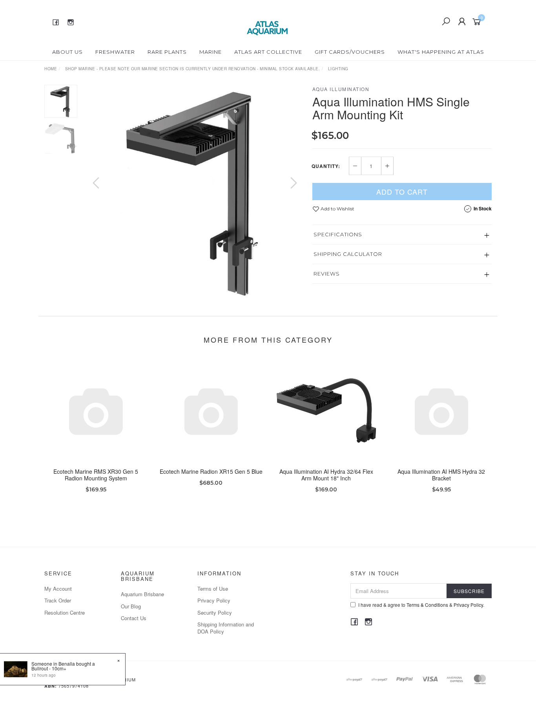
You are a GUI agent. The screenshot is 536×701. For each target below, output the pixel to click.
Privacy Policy (213, 600)
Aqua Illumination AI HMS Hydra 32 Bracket (441, 474)
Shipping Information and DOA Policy (225, 628)
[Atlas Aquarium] (267, 21)
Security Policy (214, 612)
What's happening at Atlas (440, 52)
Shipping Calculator (348, 254)
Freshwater (115, 52)
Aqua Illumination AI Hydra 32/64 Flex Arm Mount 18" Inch (326, 474)
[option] (195, 190)
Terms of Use (212, 588)
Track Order (57, 600)
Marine (210, 52)
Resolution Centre (64, 612)
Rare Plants (167, 52)
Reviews (327, 273)
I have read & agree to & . (421, 604)
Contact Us (133, 618)
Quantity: (326, 166)
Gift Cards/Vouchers (350, 52)
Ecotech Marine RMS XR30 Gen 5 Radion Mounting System (95, 474)
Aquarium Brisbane (142, 594)
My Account (58, 588)
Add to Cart (402, 191)
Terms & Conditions (427, 604)
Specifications (338, 234)
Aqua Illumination (341, 89)
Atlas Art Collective (268, 52)
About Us (67, 52)
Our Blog (131, 606)
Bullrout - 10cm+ (48, 668)
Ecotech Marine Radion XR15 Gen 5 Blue (211, 471)
